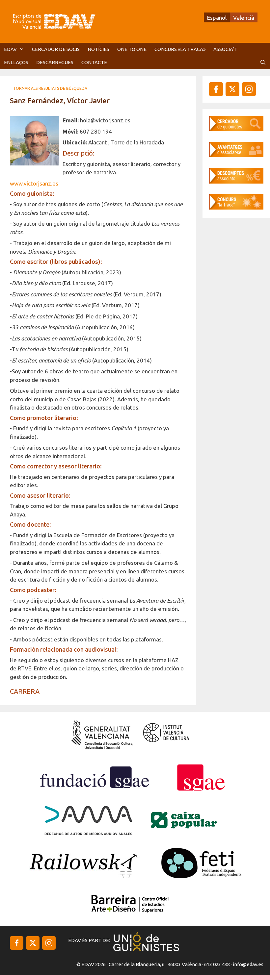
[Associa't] (236, 155)
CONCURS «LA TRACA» (179, 49)
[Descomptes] (236, 181)
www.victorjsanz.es (34, 183)
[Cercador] (236, 129)
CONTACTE (94, 62)
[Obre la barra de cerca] (263, 62)
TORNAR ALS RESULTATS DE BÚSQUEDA (50, 88)
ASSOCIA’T (225, 49)
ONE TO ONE (132, 49)
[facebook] (216, 89)
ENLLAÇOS (16, 62)
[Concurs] (236, 207)
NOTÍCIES (98, 49)
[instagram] (232, 89)
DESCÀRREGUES (54, 62)
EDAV (10, 49)
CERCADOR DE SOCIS (56, 49)
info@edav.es (248, 964)
